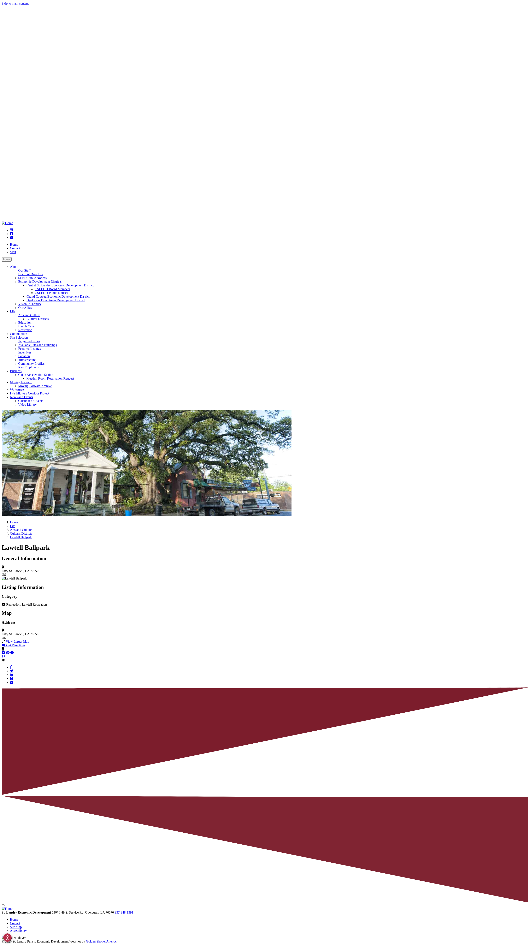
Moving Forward (21, 382)
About (14, 266)
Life (12, 311)
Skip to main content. (15, 3)
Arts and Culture (29, 315)
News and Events (21, 397)
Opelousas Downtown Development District (55, 300)
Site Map (16, 927)
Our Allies (25, 307)
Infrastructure (27, 360)
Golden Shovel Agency (101, 941)
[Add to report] (4, 652)
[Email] (11, 682)
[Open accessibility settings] (7, 937)
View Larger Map (17, 641)
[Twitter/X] (11, 670)
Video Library (27, 404)
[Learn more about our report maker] (12, 652)
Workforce (17, 389)
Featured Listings (29, 348)
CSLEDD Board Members (52, 289)
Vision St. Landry (29, 304)
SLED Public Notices (32, 278)
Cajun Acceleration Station (35, 374)
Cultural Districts (37, 319)
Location (24, 356)
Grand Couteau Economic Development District (57, 296)
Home (14, 244)
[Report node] (3, 648)
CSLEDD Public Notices (51, 293)
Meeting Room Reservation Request (50, 378)
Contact (15, 248)
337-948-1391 (124, 912)
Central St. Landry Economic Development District (60, 285)
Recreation (25, 330)
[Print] (11, 678)
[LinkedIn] (11, 674)
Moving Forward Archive (35, 386)
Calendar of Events (30, 401)
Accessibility (18, 930)
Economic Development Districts (39, 281)
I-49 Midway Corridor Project (29, 393)
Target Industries (29, 341)
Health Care (26, 326)
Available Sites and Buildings (37, 345)
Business (16, 371)
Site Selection (19, 337)
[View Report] (8, 652)
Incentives (24, 352)
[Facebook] (11, 667)
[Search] (3, 656)
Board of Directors (30, 274)
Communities (18, 333)
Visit (13, 252)
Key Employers (28, 367)
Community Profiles (31, 363)
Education (24, 322)
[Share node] (3, 660)
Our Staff (24, 270)
